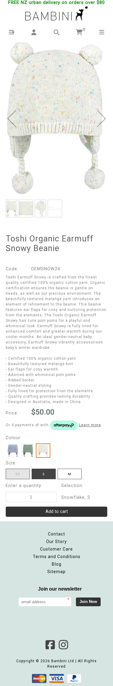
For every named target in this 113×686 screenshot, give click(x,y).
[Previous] (11, 118)
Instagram (63, 644)
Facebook (50, 644)
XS (17, 474)
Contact (56, 534)
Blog (56, 564)
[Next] (101, 118)
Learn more (90, 425)
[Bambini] (56, 14)
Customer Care (56, 549)
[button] (11, 32)
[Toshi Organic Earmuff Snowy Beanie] (57, 117)
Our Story (56, 541)
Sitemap (56, 571)
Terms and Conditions (56, 556)
